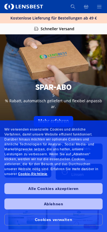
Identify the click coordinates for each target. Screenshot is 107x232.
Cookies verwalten (53, 219)
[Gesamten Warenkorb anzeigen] (86, 6)
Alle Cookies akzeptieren (53, 188)
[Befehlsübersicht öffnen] (99, 6)
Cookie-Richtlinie (32, 174)
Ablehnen (53, 204)
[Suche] (73, 6)
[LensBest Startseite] (24, 7)
